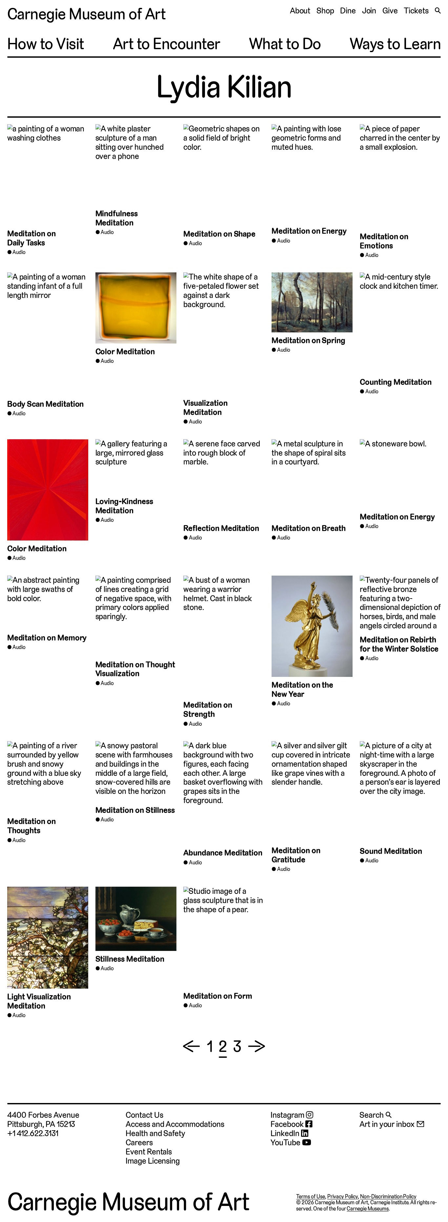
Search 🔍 (375, 1115)
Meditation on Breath (309, 528)
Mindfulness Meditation (116, 218)
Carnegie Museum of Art (86, 14)
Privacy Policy (342, 1196)
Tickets (416, 11)
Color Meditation (125, 351)
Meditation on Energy (309, 231)
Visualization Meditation (205, 407)
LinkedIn (286, 1133)
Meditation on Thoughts (31, 826)
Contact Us (144, 1115)
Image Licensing (153, 1161)
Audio (19, 252)
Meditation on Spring (308, 340)
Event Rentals (149, 1152)
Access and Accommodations (175, 1124)
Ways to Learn (395, 44)
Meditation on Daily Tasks (31, 238)
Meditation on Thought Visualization (135, 669)
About (300, 11)
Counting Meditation (396, 382)
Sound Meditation (392, 851)
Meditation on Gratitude (296, 855)
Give (390, 11)
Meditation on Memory (47, 638)
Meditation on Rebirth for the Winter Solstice (399, 644)
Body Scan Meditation (45, 404)
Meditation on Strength (207, 709)
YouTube (286, 1142)
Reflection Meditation (221, 528)
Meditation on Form (217, 996)
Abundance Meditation (222, 853)
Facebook (288, 1124)
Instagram (288, 1115)
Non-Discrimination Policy (388, 1196)
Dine (348, 11)
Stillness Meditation (130, 959)
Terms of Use (310, 1196)
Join (369, 11)
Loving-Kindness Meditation (124, 506)
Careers (139, 1142)
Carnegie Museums (367, 1208)
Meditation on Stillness (135, 810)
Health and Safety (155, 1133)
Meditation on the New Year (302, 689)
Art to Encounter (166, 44)
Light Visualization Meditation (39, 1001)
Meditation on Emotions (384, 241)
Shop (325, 11)
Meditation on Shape (219, 234)
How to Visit (45, 44)
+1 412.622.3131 (32, 1133)
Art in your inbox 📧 (392, 1124)
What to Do (285, 44)
